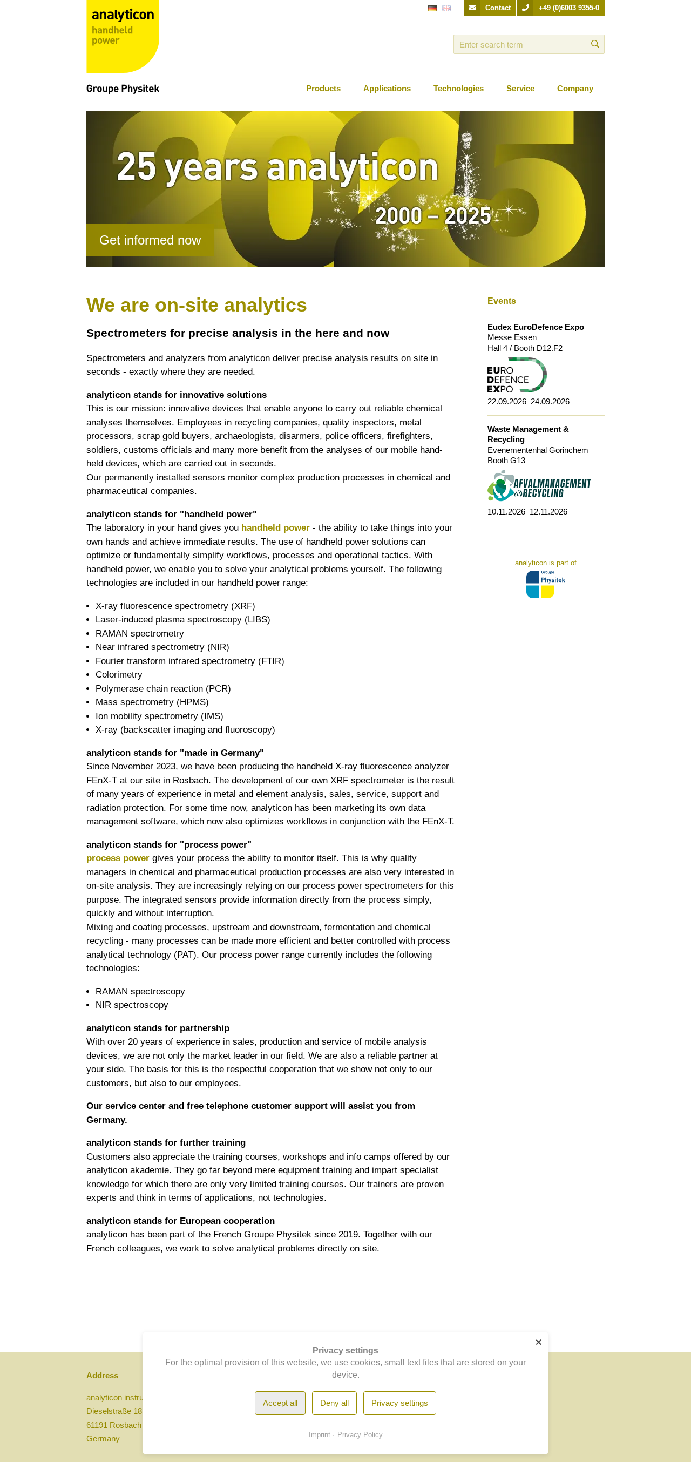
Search (595, 44)
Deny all (334, 1402)
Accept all (280, 1402)
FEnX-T (101, 780)
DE (432, 12)
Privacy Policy (360, 1435)
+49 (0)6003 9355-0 (569, 8)
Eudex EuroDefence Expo (535, 326)
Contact (498, 8)
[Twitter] (431, 44)
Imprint (319, 1435)
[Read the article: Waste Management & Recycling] (539, 485)
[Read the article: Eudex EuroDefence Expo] (517, 373)
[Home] (122, 46)
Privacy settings (399, 1402)
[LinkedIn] (400, 44)
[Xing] (415, 44)
